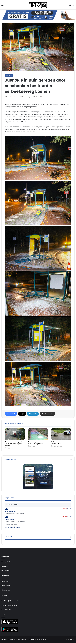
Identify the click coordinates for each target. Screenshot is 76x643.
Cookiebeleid (5, 570)
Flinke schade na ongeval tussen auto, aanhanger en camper (14, 443)
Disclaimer (4, 566)
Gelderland (9, 75)
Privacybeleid (5, 562)
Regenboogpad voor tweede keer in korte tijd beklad (37, 443)
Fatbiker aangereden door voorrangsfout (60, 443)
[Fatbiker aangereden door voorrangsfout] (61, 434)
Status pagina (5, 585)
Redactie (8, 97)
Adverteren (5, 581)
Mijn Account (5, 590)
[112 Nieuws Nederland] (38, 4)
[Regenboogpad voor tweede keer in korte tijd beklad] (38, 434)
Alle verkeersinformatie (12, 527)
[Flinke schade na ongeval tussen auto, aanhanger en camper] (15, 434)
